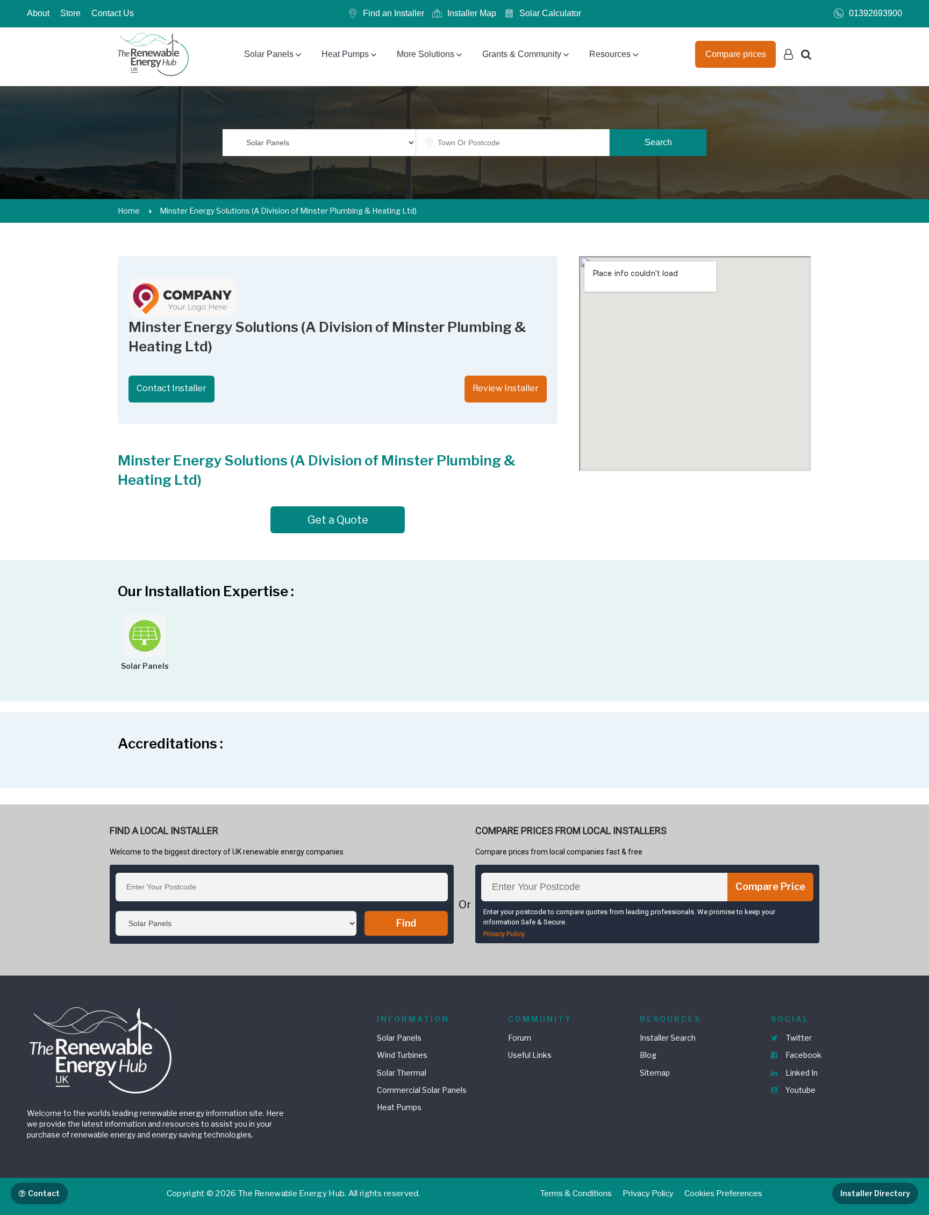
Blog (648, 1054)
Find (406, 923)
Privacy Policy (504, 934)
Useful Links (530, 1054)
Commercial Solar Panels (422, 1089)
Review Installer (506, 388)
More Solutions (425, 54)
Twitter (798, 1037)
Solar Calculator (550, 13)
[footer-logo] (102, 1048)
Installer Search (668, 1037)
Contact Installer (171, 388)
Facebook (802, 1054)
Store (70, 13)
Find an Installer (393, 13)
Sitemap (655, 1072)
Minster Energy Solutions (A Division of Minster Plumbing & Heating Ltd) (288, 210)
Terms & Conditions (576, 1193)
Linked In (801, 1072)
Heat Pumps (345, 54)
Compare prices (735, 54)
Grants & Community (521, 54)
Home (129, 210)
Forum (519, 1037)
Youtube (800, 1089)
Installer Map (471, 13)
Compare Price (770, 886)
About (38, 13)
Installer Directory (875, 1193)
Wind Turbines (402, 1054)
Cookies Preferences (723, 1193)
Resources (610, 54)
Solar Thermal (401, 1072)
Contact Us (112, 13)
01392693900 (875, 13)
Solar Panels (269, 54)
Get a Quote (338, 519)
